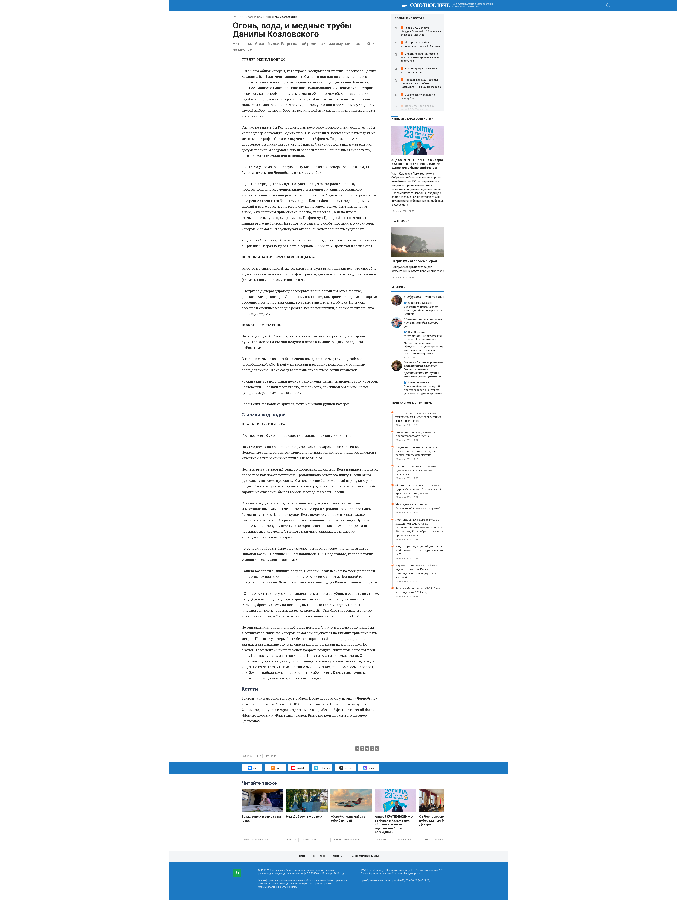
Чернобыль (271, 756)
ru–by (348, 767)
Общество (292, 840)
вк (254, 767)
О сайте (302, 856)
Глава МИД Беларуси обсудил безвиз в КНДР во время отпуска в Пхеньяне (421, 31)
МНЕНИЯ (397, 287)
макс (371, 767)
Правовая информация (364, 856)
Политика (399, 220)
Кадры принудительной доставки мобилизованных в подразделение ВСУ (419, 550)
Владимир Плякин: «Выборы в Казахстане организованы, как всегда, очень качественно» (416, 451)
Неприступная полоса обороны (415, 261)
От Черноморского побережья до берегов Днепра (436, 820)
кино (258, 756)
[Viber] (372, 748)
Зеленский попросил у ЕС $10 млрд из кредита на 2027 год (419, 590)
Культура (238, 17)
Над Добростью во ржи (304, 816)
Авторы (338, 856)
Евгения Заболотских (285, 17)
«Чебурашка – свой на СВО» (424, 297)
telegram (325, 767)
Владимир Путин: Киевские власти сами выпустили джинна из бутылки (420, 57)
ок (278, 767)
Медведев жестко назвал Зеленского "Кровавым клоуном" (417, 506)
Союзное (336, 840)
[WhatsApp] (377, 748)
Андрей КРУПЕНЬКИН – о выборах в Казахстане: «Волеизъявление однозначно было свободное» (417, 163)
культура (247, 756)
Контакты (319, 856)
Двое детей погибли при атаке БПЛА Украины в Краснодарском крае (417, 109)
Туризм (246, 840)
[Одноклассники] (362, 748)
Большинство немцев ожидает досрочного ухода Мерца (416, 434)
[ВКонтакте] (357, 748)
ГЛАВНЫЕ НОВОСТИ (408, 18)
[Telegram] (367, 748)
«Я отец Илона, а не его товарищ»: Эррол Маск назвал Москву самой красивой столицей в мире (418, 489)
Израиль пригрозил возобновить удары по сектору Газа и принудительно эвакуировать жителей (417, 571)
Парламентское (384, 840)
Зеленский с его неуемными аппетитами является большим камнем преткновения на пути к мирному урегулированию (423, 369)
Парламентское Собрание (411, 119)
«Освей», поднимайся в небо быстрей (348, 818)
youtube (301, 767)
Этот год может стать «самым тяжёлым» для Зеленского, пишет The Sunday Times (418, 417)
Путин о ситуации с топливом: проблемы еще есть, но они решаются (416, 470)
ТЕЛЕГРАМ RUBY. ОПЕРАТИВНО (412, 402)
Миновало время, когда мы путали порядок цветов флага (423, 322)
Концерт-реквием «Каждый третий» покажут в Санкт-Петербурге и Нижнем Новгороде (421, 83)
